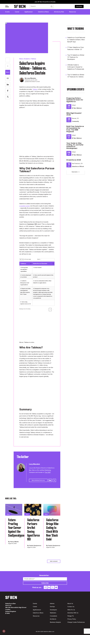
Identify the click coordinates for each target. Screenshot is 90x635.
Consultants (53, 616)
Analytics (27, 58)
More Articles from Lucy (38, 480)
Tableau (33, 58)
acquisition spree (24, 206)
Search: (38, 259)
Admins (52, 603)
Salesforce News (43, 12)
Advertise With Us (72, 613)
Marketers (53, 613)
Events (7, 12)
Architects (53, 619)
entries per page (27, 259)
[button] (30, 264)
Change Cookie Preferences (76, 622)
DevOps (52, 606)
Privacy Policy (71, 619)
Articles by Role (59, 12)
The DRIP (47, 472)
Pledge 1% (70, 616)
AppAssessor (29, 12)
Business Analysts (55, 622)
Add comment (53, 561)
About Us (70, 603)
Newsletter (79, 6)
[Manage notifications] (3, 631)
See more (75, 172)
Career (17, 12)
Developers (53, 610)
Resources (72, 12)
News (21, 58)
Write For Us (71, 610)
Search (52, 6)
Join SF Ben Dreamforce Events (45, 2)
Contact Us (70, 606)
